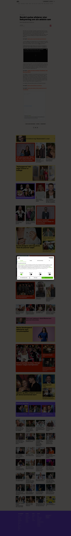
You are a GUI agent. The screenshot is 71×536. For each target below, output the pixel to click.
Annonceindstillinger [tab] (40, 260)
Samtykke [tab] (21, 260)
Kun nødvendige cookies (23, 277)
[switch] (31, 274)
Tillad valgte (35, 277)
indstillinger (50, 267)
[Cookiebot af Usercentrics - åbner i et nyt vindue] (49, 258)
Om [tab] (49, 260)
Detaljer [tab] (31, 260)
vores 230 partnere (22, 264)
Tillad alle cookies (47, 277)
